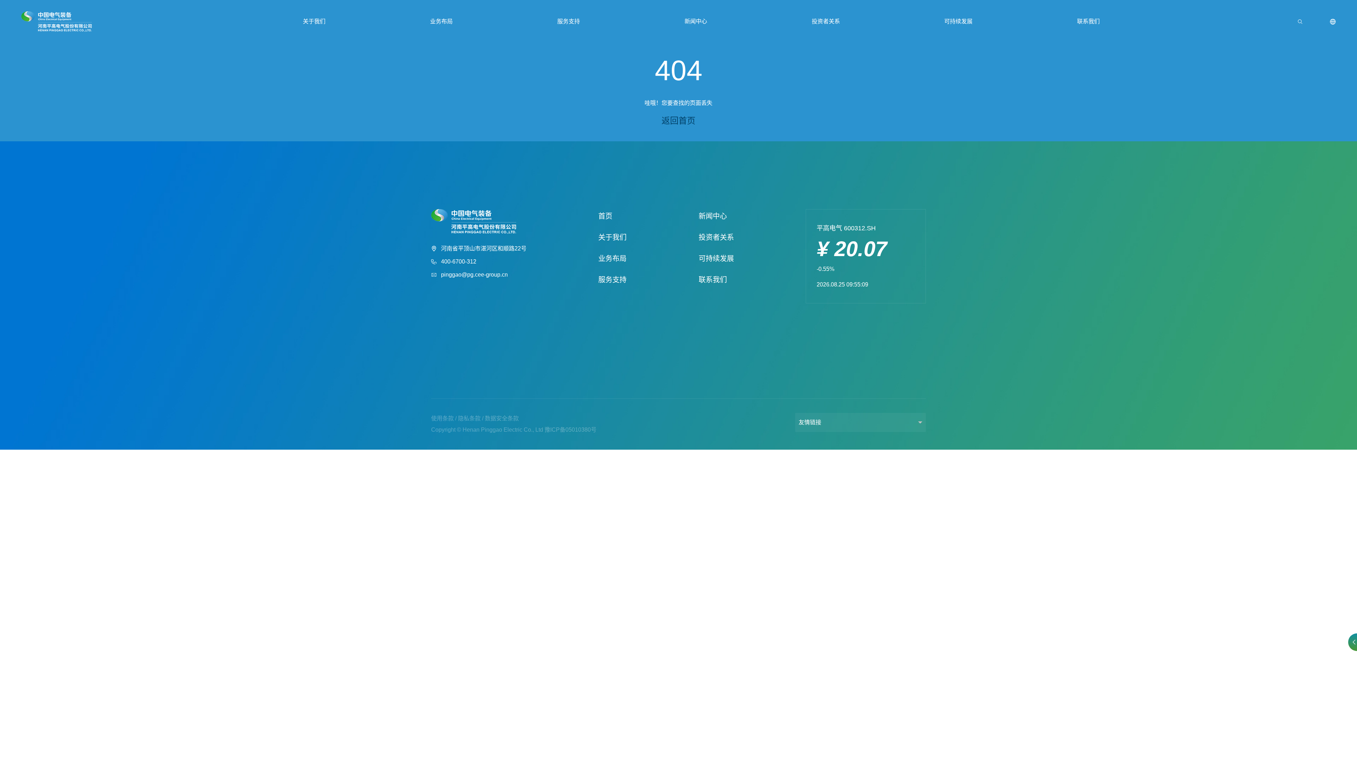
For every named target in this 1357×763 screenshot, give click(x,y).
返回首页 (678, 120)
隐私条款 (469, 418)
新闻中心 (696, 21)
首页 (605, 216)
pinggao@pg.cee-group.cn (474, 275)
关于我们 (314, 21)
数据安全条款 (502, 418)
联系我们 (1088, 21)
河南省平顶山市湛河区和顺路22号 (484, 249)
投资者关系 (826, 21)
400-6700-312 (458, 262)
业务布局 (441, 21)
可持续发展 (958, 21)
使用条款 (442, 418)
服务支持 (568, 21)
